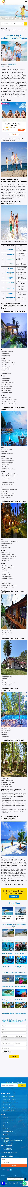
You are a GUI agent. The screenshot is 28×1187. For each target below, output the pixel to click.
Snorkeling (10, 259)
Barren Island (6, 918)
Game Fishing (10, 288)
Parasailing (10, 249)
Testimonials (6, 1128)
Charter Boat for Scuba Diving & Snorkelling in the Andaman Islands (21, 921)
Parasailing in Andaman (9, 1110)
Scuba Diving (10, 282)
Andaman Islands (12, 64)
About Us (5, 1117)
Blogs (4, 1125)
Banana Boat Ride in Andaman (10, 1102)
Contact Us (6, 1123)
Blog (7, 28)
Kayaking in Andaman (8, 1107)
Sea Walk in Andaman (8, 1105)
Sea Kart (10, 293)
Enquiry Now (14, 896)
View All (14, 134)
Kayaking (10, 263)
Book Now (21, 129)
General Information (8, 1131)
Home (2, 28)
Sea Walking (10, 254)
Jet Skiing (10, 268)
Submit (14, 1165)
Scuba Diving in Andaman (9, 1099)
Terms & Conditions (8, 1120)
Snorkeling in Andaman (8, 1096)
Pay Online (5, 1134)
